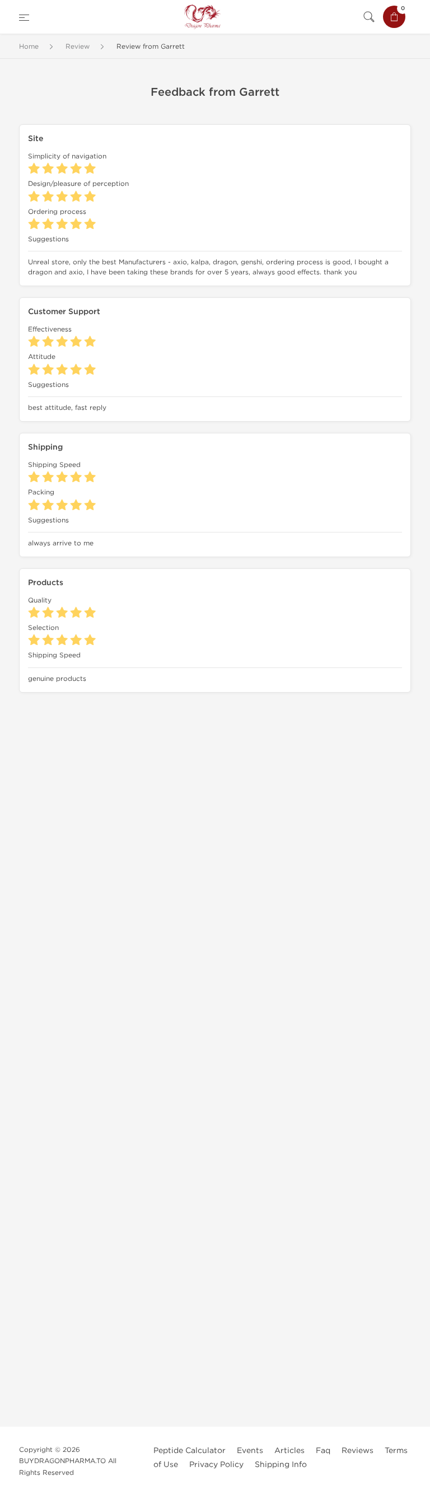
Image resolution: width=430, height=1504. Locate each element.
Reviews (357, 1450)
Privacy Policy (216, 1464)
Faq (323, 1450)
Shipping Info (281, 1464)
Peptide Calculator (189, 1450)
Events (250, 1450)
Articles (289, 1450)
